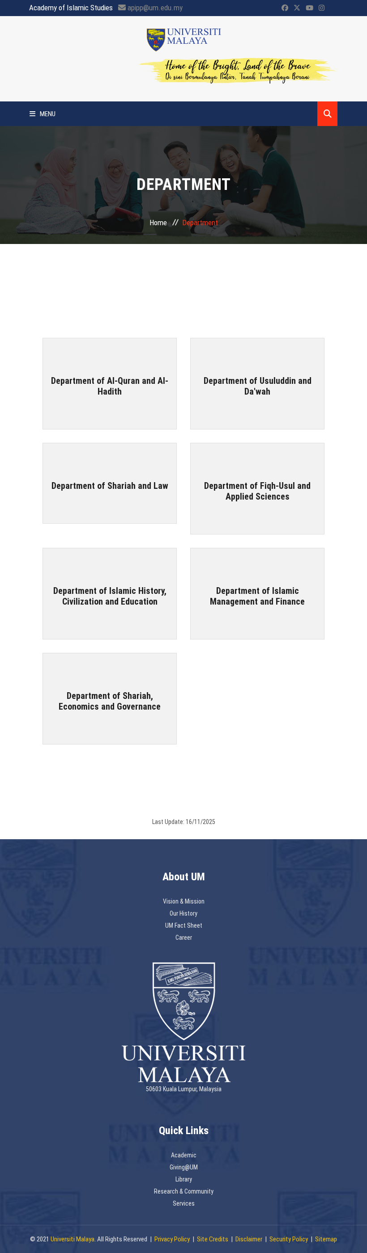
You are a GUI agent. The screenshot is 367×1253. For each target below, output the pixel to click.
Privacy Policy (172, 1239)
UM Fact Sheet (183, 925)
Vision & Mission (184, 901)
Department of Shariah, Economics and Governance (110, 701)
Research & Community (183, 1191)
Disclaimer (248, 1239)
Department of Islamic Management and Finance (257, 596)
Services (184, 1203)
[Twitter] (297, 8)
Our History (183, 913)
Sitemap (326, 1239)
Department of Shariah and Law (109, 485)
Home (158, 222)
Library (183, 1179)
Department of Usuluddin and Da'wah (258, 386)
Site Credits (212, 1239)
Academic (183, 1155)
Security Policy (288, 1239)
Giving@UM (184, 1167)
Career (183, 937)
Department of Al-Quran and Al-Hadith (109, 386)
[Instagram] (321, 8)
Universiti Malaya (72, 1239)
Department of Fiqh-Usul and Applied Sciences (257, 491)
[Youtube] (309, 8)
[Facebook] (285, 8)
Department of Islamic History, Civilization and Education (109, 596)
